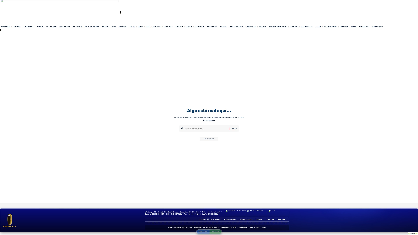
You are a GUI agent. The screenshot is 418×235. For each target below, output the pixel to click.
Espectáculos (62, 33)
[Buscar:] (206, 128)
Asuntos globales (45, 33)
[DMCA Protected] (257, 213)
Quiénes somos (230, 219)
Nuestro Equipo (246, 219)
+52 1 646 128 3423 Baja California (165, 212)
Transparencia (215, 219)
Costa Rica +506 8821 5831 (189, 212)
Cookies (259, 219)
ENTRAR (215, 231)
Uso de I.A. (282, 219)
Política (86, 33)
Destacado (30, 33)
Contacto (202, 219)
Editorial (6, 33)
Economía (17, 33)
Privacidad (270, 219)
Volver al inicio (209, 139)
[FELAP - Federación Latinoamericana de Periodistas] (279, 213)
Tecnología (75, 33)
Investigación (99, 33)
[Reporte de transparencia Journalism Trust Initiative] (236, 213)
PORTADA (203, 231)
